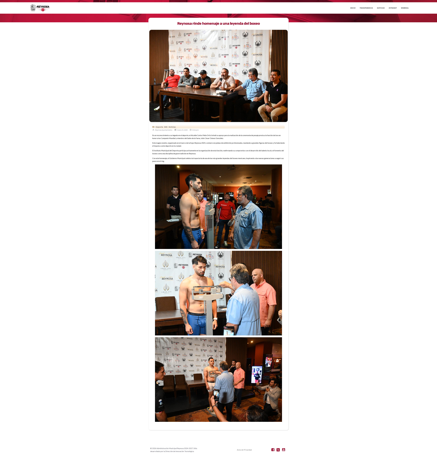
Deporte (159, 127)
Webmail (405, 8)
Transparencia (366, 8)
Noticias (381, 8)
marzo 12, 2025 (182, 130)
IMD (166, 127)
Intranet (393, 8)
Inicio (353, 8)
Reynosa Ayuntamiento (163, 130)
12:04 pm (195, 130)
